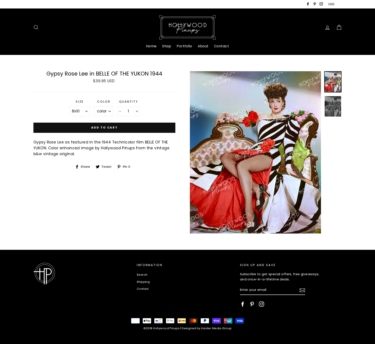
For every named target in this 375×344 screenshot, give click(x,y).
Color (103, 102)
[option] (255, 152)
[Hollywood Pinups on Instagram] (261, 304)
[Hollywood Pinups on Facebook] (242, 304)
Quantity (128, 102)
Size (80, 102)
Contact (221, 46)
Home (151, 46)
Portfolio (184, 46)
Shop (166, 46)
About (203, 46)
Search (142, 275)
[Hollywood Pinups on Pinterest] (252, 304)
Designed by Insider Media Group (207, 328)
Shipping (143, 282)
